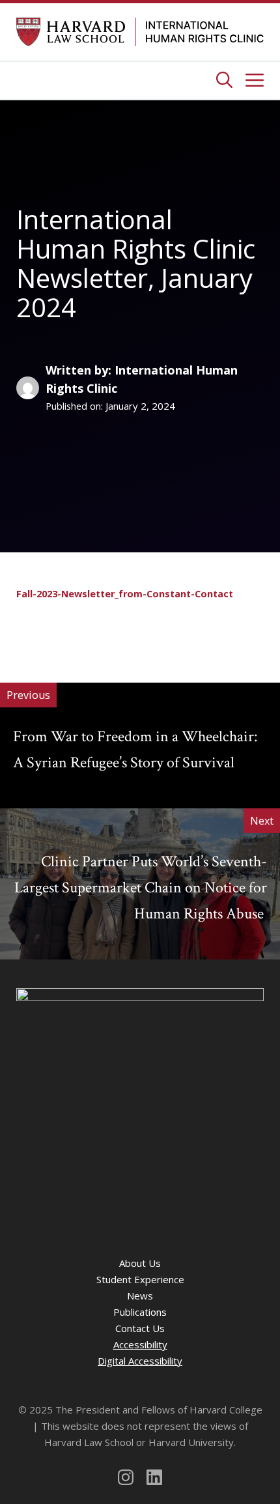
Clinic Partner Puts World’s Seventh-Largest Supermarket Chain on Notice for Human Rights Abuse (140, 887)
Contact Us (140, 1328)
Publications (140, 1311)
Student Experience (140, 1279)
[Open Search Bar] (224, 80)
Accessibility (140, 1344)
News (140, 1295)
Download (61, 619)
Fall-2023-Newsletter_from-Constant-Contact (124, 594)
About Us (140, 1263)
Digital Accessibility (140, 1360)
